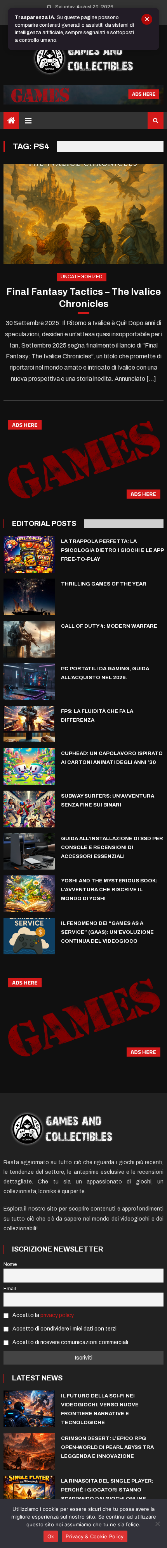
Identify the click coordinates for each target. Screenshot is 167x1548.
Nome (10, 1264)
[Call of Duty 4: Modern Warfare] (29, 639)
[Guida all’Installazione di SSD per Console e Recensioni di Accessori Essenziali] (29, 851)
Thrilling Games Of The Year (103, 584)
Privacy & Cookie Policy (95, 1536)
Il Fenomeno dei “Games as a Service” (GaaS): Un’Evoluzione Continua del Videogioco (107, 932)
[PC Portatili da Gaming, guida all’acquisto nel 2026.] (29, 681)
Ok (50, 1536)
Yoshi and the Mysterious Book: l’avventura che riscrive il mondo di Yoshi (109, 889)
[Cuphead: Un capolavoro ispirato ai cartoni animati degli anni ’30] (29, 766)
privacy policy (57, 1315)
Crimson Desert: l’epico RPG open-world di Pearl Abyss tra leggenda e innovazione (107, 1447)
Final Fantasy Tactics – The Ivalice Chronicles (83, 298)
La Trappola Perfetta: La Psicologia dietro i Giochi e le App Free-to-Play (112, 550)
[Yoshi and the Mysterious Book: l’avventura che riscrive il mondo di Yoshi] (29, 893)
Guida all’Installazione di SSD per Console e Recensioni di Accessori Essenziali (112, 847)
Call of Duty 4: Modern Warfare (109, 626)
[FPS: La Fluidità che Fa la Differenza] (29, 724)
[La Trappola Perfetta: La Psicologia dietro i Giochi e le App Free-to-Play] (29, 554)
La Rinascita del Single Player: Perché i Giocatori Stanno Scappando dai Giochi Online (107, 1490)
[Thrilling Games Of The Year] (29, 597)
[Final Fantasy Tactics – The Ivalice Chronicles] (83, 214)
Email (9, 1288)
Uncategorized (82, 276)
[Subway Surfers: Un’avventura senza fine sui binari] (29, 809)
